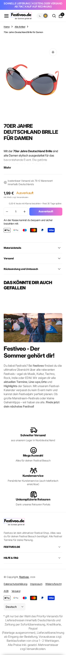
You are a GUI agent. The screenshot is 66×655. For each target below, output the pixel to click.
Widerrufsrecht (53, 583)
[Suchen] (54, 16)
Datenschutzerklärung (15, 583)
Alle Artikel (20, 26)
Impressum (36, 583)
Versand (16, 591)
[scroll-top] (59, 643)
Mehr (7, 167)
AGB (6, 591)
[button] (6, 16)
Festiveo (24, 576)
